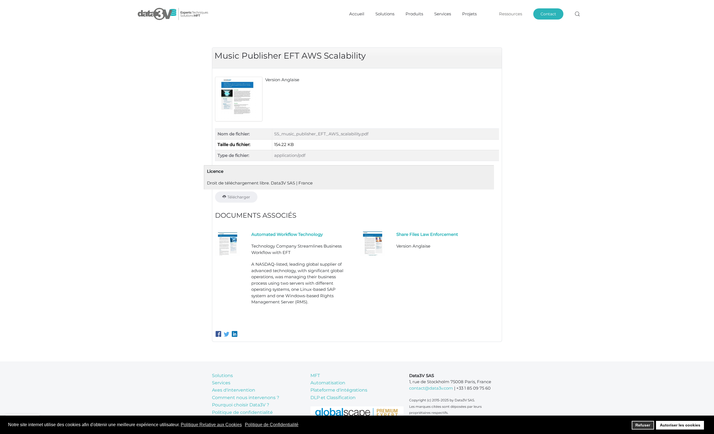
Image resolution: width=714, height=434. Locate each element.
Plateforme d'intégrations (338, 390)
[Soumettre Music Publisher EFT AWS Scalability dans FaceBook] (219, 335)
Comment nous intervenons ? (245, 397)
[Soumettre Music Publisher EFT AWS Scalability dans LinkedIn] (234, 335)
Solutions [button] (384, 13)
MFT (315, 375)
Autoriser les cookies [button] (680, 425)
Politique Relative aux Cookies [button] (211, 424)
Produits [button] (414, 13)
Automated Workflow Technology (287, 234)
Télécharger (238, 197)
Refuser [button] (642, 425)
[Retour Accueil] (173, 14)
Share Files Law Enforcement (427, 234)
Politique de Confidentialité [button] (271, 424)
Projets (469, 13)
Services (442, 13)
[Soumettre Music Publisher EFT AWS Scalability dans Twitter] (227, 335)
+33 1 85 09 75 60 (473, 388)
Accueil (356, 13)
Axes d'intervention (233, 390)
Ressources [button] (510, 13)
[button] (577, 14)
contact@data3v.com (431, 388)
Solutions (222, 375)
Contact (548, 13)
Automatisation (327, 382)
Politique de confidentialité (242, 412)
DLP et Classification (333, 397)
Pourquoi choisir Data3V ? (240, 404)
